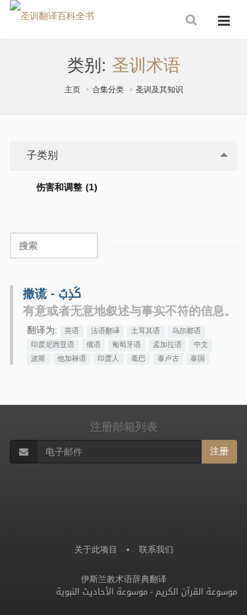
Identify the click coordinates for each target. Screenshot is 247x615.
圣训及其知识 (159, 89)
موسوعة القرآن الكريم (196, 591)
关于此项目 (95, 549)
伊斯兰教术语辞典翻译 (124, 579)
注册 (219, 451)
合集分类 (108, 89)
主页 (72, 89)
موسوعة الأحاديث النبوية (102, 591)
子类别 (40, 155)
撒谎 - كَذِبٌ (52, 293)
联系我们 (156, 549)
